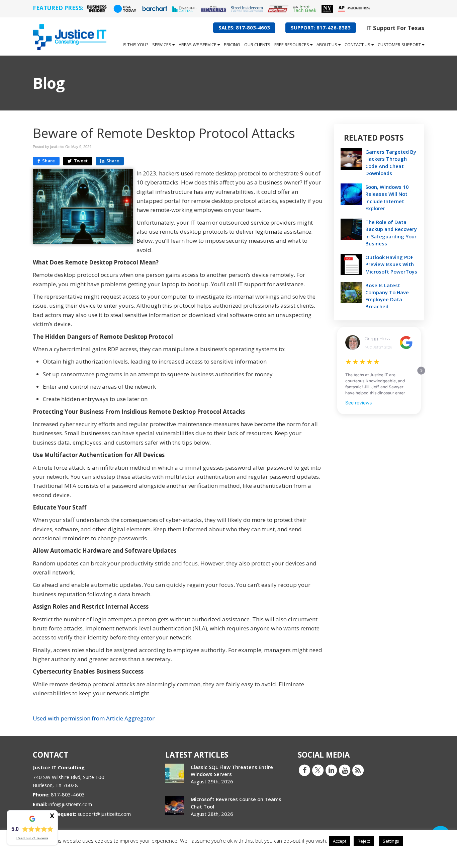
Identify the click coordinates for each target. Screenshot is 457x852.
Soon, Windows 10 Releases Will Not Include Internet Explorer (387, 197)
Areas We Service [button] (198, 45)
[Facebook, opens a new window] (304, 770)
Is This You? (135, 45)
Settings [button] (391, 841)
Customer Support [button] (400, 45)
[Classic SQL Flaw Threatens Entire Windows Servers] (174, 773)
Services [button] (162, 45)
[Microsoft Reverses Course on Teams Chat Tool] (174, 805)
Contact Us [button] (358, 45)
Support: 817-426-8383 (321, 27)
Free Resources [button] (292, 45)
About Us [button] (327, 45)
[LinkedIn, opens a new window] (331, 770)
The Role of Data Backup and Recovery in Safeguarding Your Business (391, 233)
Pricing (232, 45)
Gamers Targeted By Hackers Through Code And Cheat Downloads (390, 162)
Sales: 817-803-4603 (244, 27)
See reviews (358, 402)
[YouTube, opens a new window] (344, 770)
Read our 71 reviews (32, 838)
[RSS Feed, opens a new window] (358, 770)
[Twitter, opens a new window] (318, 770)
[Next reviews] (421, 370)
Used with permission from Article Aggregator (94, 718)
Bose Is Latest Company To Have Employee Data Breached (387, 296)
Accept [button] (339, 841)
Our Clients (257, 45)
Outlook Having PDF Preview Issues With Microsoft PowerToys (391, 264)
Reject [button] (364, 841)
